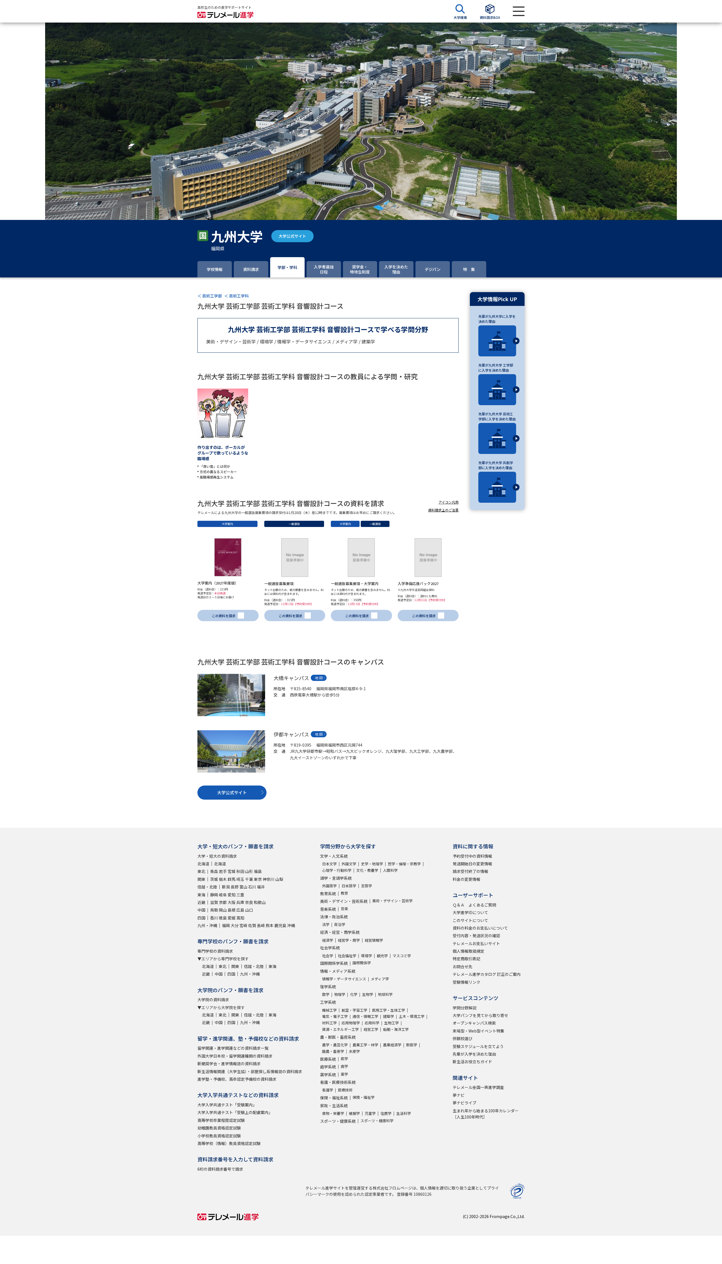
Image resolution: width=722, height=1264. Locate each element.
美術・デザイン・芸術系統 (343, 901)
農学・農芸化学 (335, 1044)
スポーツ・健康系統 (338, 1121)
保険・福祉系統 (334, 1097)
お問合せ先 (462, 966)
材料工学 (329, 1022)
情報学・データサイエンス (344, 978)
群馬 (231, 879)
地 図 (319, 677)
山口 (249, 910)
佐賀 (252, 925)
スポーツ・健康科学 (376, 1120)
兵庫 (240, 902)
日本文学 (329, 863)
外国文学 (349, 863)
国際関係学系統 (334, 963)
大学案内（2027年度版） (217, 583)
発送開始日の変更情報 (472, 863)
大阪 (231, 902)
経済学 (327, 940)
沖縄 (291, 925)
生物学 (367, 994)
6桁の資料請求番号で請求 (220, 1169)
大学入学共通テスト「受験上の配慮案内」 (234, 1112)
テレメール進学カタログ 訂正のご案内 (487, 974)
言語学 (366, 885)
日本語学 (349, 885)
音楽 (344, 908)
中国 (201, 910)
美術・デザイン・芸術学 (392, 900)
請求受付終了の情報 (470, 871)
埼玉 (240, 879)
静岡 (214, 894)
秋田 (240, 871)
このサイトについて (470, 920)
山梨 (279, 879)
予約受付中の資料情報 (472, 856)
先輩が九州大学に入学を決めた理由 (497, 319)
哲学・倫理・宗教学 (404, 863)
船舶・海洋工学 (396, 1029)
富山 (243, 887)
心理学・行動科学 (336, 870)
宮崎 (243, 925)
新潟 (226, 887)
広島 (240, 910)
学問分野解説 (464, 1008)
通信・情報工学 (365, 1016)
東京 (258, 879)
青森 (214, 871)
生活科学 (403, 1113)
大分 (235, 925)
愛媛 (231, 918)
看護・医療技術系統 (338, 1082)
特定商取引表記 (466, 958)
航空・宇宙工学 (354, 1010)
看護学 (327, 1090)
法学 (325, 924)
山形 (249, 871)
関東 (201, 879)
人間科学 (390, 870)
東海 (201, 894)
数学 (325, 994)
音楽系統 (328, 909)
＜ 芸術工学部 (209, 296)
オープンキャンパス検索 (474, 1023)
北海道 (203, 863)
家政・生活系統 (334, 1105)
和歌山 (260, 902)
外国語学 (329, 885)
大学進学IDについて (470, 912)
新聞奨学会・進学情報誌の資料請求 (229, 1063)
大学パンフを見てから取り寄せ (480, 1015)
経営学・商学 (349, 940)
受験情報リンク (466, 982)
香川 (214, 918)
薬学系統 (328, 1074)
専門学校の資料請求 (215, 951)
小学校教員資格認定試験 (219, 1136)
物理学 (339, 994)
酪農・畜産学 (333, 1051)
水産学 (354, 1051)
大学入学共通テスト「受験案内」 (227, 1105)
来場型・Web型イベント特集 (478, 1031)
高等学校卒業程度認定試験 (221, 1120)
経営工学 (371, 1029)
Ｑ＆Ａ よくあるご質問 (474, 905)
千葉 (249, 879)
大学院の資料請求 (213, 999)
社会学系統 (330, 947)
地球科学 (385, 994)
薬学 (344, 1074)
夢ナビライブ (464, 1103)
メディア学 (380, 978)
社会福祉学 (347, 955)
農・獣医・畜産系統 (338, 1037)
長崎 (261, 925)
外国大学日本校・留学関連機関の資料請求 (234, 1056)
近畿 (201, 902)
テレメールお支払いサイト (476, 943)
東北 (201, 871)
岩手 (223, 871)
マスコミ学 (402, 955)
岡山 (223, 910)
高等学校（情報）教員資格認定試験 (229, 1143)
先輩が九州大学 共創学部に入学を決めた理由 (495, 465)
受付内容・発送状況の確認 (476, 935)
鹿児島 (280, 925)
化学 (353, 994)
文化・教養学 (367, 870)
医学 (344, 1058)
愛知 (231, 894)
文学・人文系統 (334, 856)
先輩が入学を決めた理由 (474, 1054)
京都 (223, 902)
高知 (240, 918)
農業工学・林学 (365, 1044)
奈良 (249, 902)
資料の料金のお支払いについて (480, 928)
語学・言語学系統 (336, 878)
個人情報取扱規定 (468, 951)
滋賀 (214, 902)
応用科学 (372, 1022)
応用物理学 (351, 1022)
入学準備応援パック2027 (418, 583)
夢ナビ (459, 1095)
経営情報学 (374, 940)
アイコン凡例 (449, 502)
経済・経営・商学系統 (340, 932)
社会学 (327, 955)
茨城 (214, 879)
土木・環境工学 (411, 1016)
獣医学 (411, 1044)
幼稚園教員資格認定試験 (219, 1128)
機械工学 (329, 1010)
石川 (252, 887)
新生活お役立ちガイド (472, 1061)
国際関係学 (362, 962)
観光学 (382, 955)
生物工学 (391, 1022)
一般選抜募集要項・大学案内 (354, 583)
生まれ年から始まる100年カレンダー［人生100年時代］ (486, 1114)
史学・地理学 (372, 863)
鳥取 (214, 910)
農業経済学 (392, 1044)
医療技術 (345, 1090)
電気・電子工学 (335, 1016)
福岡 (226, 925)
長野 (235, 887)
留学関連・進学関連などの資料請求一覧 (232, 1048)
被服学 (354, 1113)
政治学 (339, 924)
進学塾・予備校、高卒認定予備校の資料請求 (236, 1079)
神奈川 (268, 879)
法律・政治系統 (334, 916)
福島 (258, 871)
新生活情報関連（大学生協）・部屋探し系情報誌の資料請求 (249, 1071)
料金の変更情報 (466, 879)
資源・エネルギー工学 (340, 1029)
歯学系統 (328, 1066)
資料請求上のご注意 (443, 510)
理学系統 (328, 986)
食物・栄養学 (333, 1113)
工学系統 (328, 1002)
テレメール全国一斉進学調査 (478, 1087)
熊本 (270, 925)
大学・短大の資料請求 (217, 856)
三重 (240, 894)
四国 (201, 918)
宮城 (231, 871)
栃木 (223, 879)
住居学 (385, 1113)
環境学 (366, 955)
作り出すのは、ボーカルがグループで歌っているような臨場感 (222, 452)
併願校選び (462, 1038)
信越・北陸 (207, 887)
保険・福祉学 (364, 1097)
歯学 (344, 1066)
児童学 (370, 1113)
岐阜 (223, 894)
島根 (231, 910)
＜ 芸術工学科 (236, 296)
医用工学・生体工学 (388, 1010)
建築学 (388, 1016)
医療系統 (328, 1059)
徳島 (223, 918)
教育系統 (328, 893)
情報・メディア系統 (337, 971)
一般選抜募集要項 (279, 583)
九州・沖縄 (207, 925)
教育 (344, 893)
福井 (261, 887)
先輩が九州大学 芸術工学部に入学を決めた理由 (497, 416)
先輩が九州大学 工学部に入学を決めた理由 (495, 367)
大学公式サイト (292, 236)
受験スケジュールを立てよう (478, 1046)
